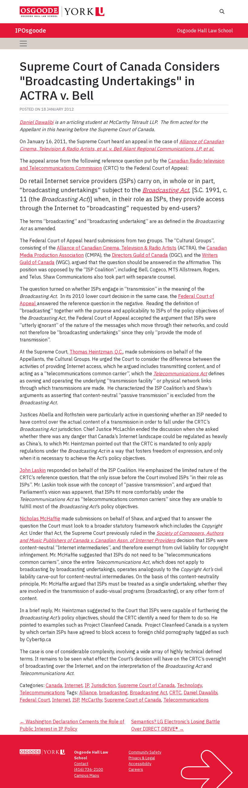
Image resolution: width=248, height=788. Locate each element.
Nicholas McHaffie (40, 518)
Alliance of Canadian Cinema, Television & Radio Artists (116, 248)
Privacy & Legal (142, 758)
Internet (73, 685)
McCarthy (91, 700)
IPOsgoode (30, 30)
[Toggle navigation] (23, 43)
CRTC (175, 693)
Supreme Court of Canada (146, 685)
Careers (136, 769)
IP (87, 685)
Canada (54, 685)
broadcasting (113, 693)
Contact (81, 763)
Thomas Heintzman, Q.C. (96, 352)
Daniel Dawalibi (37, 122)
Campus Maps (86, 775)
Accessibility (140, 763)
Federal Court (35, 700)
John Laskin (33, 470)
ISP (75, 700)
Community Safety (145, 752)
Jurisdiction (103, 685)
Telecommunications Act (180, 373)
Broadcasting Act (165, 190)
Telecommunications (42, 693)
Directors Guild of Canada (140, 255)
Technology (189, 685)
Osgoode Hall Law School (205, 30)
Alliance (88, 693)
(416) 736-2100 (88, 769)
